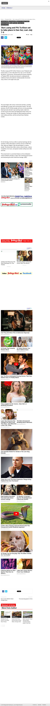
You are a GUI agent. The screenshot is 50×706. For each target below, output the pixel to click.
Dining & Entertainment (4, 617)
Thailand (15, 23)
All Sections (9, 7)
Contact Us (35, 704)
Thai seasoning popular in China (25, 598)
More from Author (9, 608)
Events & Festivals (5, 23)
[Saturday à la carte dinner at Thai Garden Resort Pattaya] (5, 614)
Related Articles (8, 605)
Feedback (44, 704)
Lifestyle (3, 7)
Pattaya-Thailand (26, 617)
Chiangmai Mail (4, 21)
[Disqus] (16, 647)
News (11, 23)
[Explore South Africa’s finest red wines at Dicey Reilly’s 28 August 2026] (16, 614)
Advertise (39, 704)
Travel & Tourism (4, 24)
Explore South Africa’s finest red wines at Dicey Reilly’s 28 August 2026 (16, 620)
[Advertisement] (25, 14)
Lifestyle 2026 (21, 23)
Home (2, 19)
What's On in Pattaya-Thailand (23, 21)
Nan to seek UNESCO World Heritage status (7, 599)
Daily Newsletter (12, 21)
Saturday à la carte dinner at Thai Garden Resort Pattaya (5, 620)
